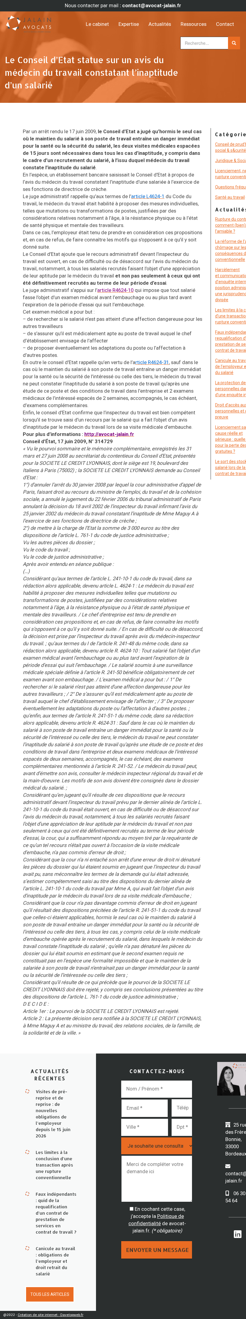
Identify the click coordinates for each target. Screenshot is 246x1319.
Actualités (159, 24)
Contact (225, 24)
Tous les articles (49, 1294)
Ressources (193, 24)
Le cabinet (97, 24)
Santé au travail (230, 197)
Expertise (128, 24)
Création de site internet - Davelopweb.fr (50, 1315)
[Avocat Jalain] (35, 21)
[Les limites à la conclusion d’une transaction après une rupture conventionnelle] (27, 1151)
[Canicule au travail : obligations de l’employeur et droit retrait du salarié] (27, 1247)
